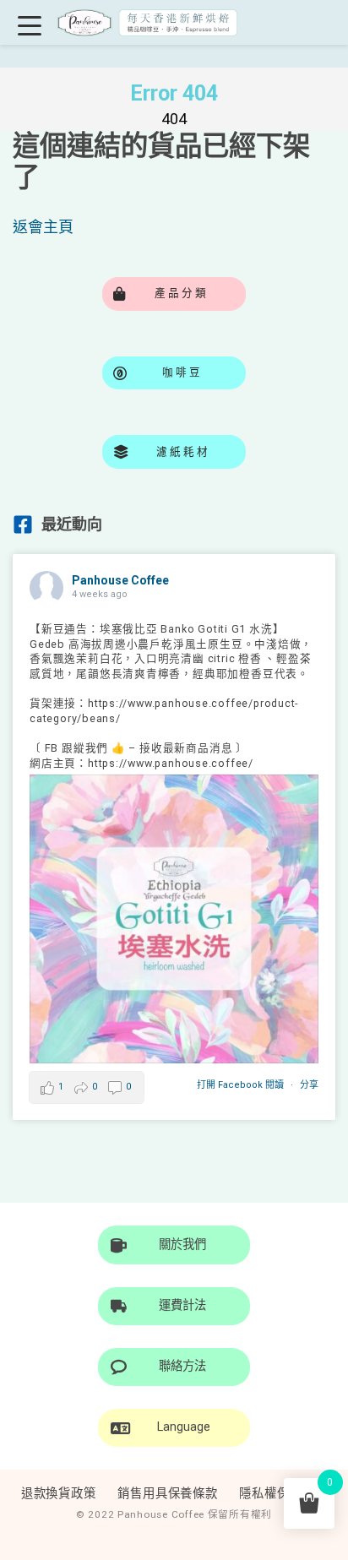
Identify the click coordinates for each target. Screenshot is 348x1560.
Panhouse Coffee (120, 580)
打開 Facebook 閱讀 (240, 1084)
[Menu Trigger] (29, 25)
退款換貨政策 (58, 1494)
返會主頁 (43, 227)
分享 (309, 1084)
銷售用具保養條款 (167, 1494)
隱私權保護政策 (283, 1494)
